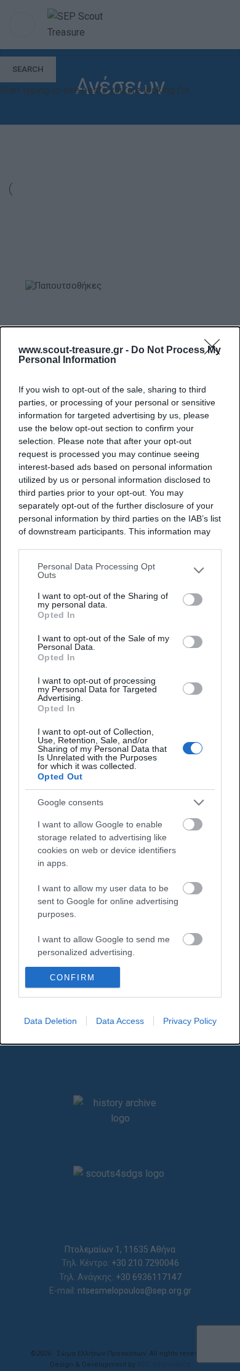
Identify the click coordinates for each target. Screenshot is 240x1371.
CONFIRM (72, 977)
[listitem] (120, 570)
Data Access (120, 1021)
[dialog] (120, 686)
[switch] (192, 599)
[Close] (216, 350)
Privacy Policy (190, 1021)
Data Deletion (50, 1021)
